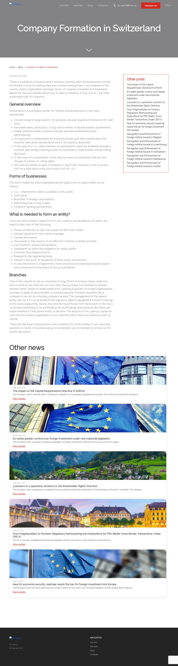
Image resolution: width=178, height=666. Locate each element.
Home (12, 67)
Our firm (64, 5)
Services (78, 5)
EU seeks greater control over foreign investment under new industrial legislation (146, 95)
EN (167, 5)
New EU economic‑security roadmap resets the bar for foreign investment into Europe (146, 126)
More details (19, 398)
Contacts (103, 5)
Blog (90, 5)
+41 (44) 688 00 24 (126, 5)
